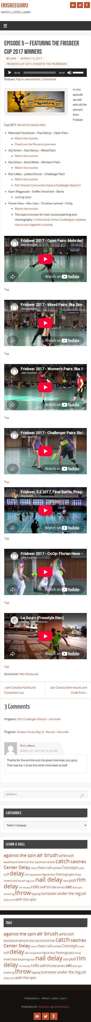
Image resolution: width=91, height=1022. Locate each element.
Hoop (78, 874)
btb (52, 862)
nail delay (48, 879)
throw (23, 893)
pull (72, 880)
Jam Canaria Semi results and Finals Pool (69, 690)
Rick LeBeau (27, 745)
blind (45, 862)
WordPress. (62, 1007)
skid (74, 887)
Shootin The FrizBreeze (50, 64)
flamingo (62, 874)
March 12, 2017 (31, 58)
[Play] (10, 73)
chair (33, 868)
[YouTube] (73, 5)
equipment (36, 874)
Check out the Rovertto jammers (35, 144)
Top (6, 289)
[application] (45, 72)
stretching (9, 894)
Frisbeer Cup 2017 (19, 64)
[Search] (82, 796)
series (61, 887)
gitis (71, 874)
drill (27, 874)
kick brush (18, 881)
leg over (30, 880)
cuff (6, 874)
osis (66, 881)
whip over (9, 899)
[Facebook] (87, 5)
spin (79, 887)
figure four (48, 874)
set (69, 886)
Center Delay (17, 867)
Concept (69, 867)
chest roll (44, 867)
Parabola (44, 1007)
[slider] (79, 72)
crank (81, 868)
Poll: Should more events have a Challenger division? (48, 185)
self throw (48, 887)
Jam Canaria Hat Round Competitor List (20, 690)
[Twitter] (80, 5)
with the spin (25, 899)
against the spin (20, 855)
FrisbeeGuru (14, 5)
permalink (32, 674)
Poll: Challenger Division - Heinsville (38, 719)
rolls (35, 887)
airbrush (66, 855)
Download (49, 79)
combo (56, 868)
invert (8, 881)
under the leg (69, 893)
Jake (13, 58)
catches (78, 861)
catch (62, 861)
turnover (48, 893)
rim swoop (24, 887)
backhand (11, 862)
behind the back (29, 862)
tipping (36, 894)
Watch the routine (26, 138)
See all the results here (31, 125)
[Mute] (69, 73)
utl (83, 893)
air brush (47, 854)
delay (17, 873)
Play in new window (28, 79)
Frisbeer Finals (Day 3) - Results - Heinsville (42, 732)
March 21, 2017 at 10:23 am (38, 750)
